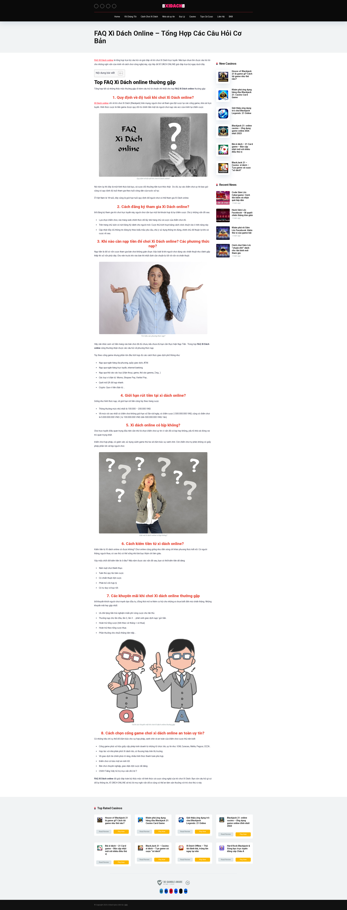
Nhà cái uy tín (168, 16)
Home (117, 16)
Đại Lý (182, 16)
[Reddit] (114, 6)
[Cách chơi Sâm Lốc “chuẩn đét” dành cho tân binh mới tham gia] (223, 256)
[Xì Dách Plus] (173, 6)
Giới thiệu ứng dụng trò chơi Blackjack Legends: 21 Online (241, 110)
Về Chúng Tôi (130, 16)
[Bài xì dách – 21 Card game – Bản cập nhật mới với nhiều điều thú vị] (223, 155)
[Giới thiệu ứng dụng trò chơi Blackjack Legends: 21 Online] (223, 119)
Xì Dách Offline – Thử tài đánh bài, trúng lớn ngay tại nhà (197, 849)
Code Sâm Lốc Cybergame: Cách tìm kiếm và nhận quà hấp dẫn (241, 196)
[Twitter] (102, 6)
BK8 (231, 16)
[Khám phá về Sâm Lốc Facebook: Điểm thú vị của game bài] (223, 239)
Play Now (121, 831)
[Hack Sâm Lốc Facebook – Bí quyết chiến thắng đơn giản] (223, 221)
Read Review (104, 831)
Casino (192, 16)
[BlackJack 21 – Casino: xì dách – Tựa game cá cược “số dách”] (223, 174)
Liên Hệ (220, 16)
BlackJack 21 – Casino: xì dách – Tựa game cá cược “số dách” (241, 166)
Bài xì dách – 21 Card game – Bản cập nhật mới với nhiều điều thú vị (242, 148)
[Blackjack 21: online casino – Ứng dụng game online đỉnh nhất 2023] (223, 137)
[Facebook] (96, 6)
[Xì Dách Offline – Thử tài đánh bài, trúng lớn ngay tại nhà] (181, 850)
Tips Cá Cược (206, 16)
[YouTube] (108, 6)
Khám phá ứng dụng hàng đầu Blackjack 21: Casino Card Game (242, 93)
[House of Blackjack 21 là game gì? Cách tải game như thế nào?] (223, 82)
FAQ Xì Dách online (103, 60)
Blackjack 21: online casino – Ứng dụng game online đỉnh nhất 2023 (242, 129)
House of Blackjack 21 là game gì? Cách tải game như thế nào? (242, 75)
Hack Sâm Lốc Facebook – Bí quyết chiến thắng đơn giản (242, 212)
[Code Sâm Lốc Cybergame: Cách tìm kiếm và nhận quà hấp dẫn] (223, 204)
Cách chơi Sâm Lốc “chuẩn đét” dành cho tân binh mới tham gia (241, 249)
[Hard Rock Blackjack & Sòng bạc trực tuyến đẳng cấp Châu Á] (221, 850)
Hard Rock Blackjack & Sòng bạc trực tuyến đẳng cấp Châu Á (238, 849)
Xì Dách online (101, 103)
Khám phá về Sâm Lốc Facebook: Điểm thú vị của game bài (242, 230)
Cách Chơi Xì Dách (149, 16)
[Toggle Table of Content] (119, 73)
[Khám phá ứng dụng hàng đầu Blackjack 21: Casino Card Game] (223, 101)
